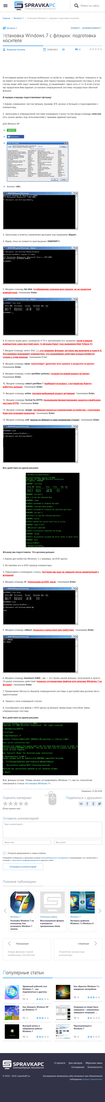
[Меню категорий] (5, 5)
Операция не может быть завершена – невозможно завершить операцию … (86, 1010)
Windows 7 (12, 28)
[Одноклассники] (93, 804)
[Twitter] (99, 804)
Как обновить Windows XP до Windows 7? (35, 1008)
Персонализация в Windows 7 (82, 1027)
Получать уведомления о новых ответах (27, 853)
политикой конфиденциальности (26, 860)
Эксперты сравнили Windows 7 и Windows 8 (82, 922)
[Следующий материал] (99, 911)
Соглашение (77, 1067)
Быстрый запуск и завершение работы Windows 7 (32, 1028)
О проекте (59, 1062)
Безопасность (95, 1067)
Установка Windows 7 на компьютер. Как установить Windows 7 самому (22, 924)
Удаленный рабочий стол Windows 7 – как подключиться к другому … (35, 990)
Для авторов (75, 1062)
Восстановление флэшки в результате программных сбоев (52, 923)
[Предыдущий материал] (5, 911)
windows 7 (75, 28)
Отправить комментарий (23, 866)
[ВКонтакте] (81, 804)
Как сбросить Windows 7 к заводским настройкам (86, 987)
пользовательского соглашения (54, 858)
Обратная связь (93, 1062)
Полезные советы (48, 916)
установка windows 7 (91, 28)
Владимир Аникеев (16, 49)
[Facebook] (87, 804)
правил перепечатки (92, 1079)
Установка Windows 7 (37, 783)
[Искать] (76, 5)
